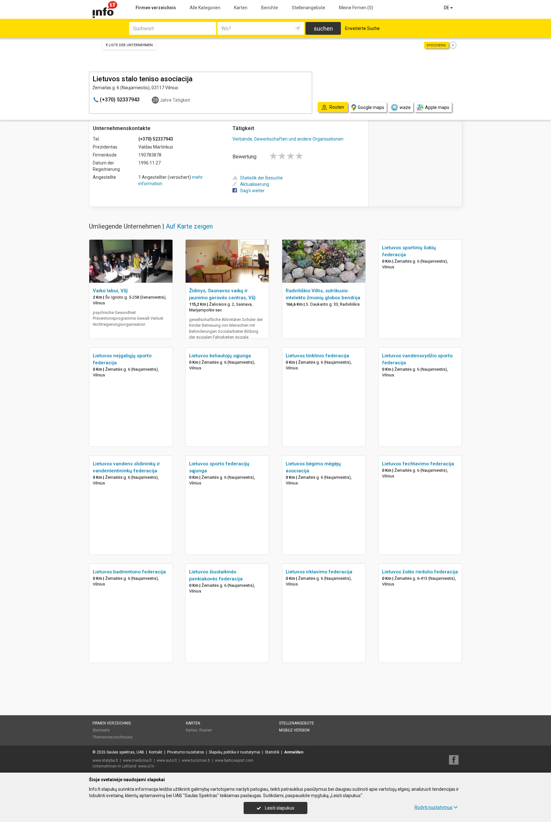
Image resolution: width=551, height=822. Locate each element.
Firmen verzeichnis (156, 7)
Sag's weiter (252, 190)
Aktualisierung (254, 184)
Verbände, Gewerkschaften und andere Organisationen (287, 139)
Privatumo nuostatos (185, 752)
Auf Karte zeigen (189, 226)
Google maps (371, 107)
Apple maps (437, 107)
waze (405, 107)
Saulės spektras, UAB (125, 752)
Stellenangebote (308, 7)
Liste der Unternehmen (131, 45)
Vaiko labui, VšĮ (110, 291)
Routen (205, 730)
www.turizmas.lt (196, 760)
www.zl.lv (146, 766)
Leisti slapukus (279, 808)
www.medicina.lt (137, 760)
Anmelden (293, 752)
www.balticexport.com (234, 760)
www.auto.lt (167, 760)
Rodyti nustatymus (433, 807)
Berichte (269, 7)
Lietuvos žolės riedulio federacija (420, 572)
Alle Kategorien (205, 7)
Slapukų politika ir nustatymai (234, 752)
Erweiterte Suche (362, 28)
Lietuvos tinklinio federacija (317, 356)
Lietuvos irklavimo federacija (319, 572)
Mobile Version (294, 730)
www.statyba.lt (105, 760)
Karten (240, 7)
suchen (323, 28)
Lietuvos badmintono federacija (129, 572)
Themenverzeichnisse (112, 737)
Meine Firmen (356, 7)
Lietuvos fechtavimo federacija (418, 464)
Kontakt (155, 752)
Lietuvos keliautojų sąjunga (220, 356)
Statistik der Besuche (261, 177)
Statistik (272, 752)
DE (447, 7)
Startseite (101, 730)
